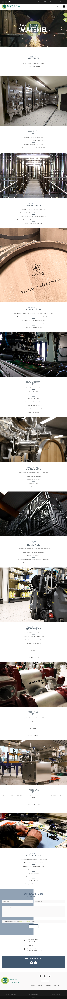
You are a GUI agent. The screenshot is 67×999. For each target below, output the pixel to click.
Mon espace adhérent (43, 1)
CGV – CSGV (56, 991)
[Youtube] (9, 2)
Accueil (33, 985)
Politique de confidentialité (24, 921)
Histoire (56, 985)
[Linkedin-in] (6, 2)
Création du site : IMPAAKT (11, 994)
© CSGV (33, 997)
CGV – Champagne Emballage (33, 991)
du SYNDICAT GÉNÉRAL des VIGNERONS (13, 7)
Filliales (48, 985)
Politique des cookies (56, 994)
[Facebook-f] (3, 2)
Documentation (54, 1)
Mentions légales (11, 991)
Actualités (62, 1)
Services (40, 985)
